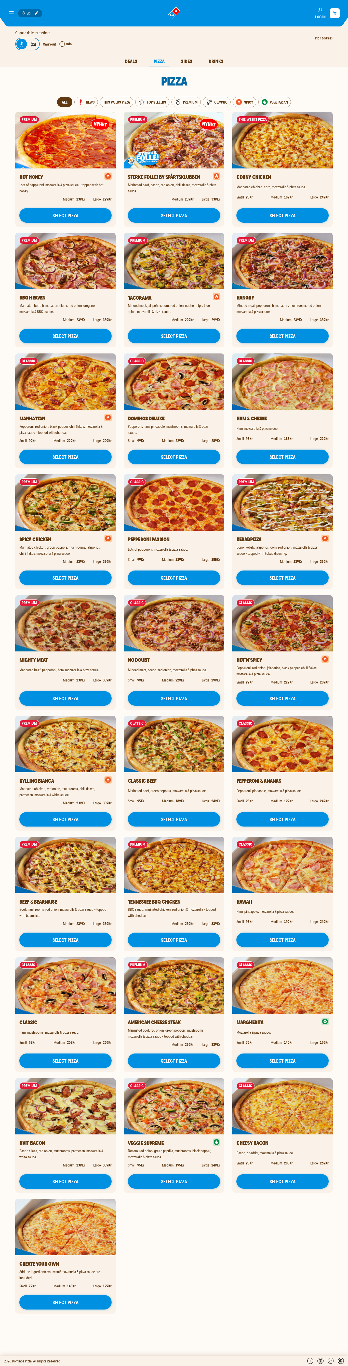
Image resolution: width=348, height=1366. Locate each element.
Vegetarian (279, 102)
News (90, 102)
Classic (220, 102)
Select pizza (65, 215)
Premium (190, 102)
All (65, 102)
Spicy (248, 102)
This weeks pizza (116, 102)
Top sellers (156, 102)
